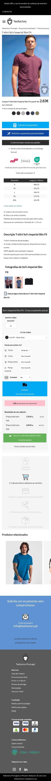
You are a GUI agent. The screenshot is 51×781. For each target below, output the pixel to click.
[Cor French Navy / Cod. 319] (28, 113)
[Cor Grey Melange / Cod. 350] (23, 113)
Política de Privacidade (21, 703)
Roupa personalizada (27, 28)
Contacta (7, 12)
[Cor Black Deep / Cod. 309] (14, 113)
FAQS (14, 711)
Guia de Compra (18, 673)
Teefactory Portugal (9, 28)
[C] (14, 769)
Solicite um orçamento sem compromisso (27, 438)
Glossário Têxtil (17, 691)
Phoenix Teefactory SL (30, 776)
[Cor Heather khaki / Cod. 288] (37, 113)
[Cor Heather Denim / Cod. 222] (32, 113)
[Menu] (4, 20)
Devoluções (16, 688)
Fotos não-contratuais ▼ (25, 173)
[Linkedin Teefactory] (25, 769)
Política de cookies (19, 707)
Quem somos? (17, 743)
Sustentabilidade (18, 747)
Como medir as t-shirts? (13, 206)
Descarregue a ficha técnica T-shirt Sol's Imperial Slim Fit (24, 295)
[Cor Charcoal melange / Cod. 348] (18, 113)
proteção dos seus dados (25, 642)
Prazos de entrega (19, 684)
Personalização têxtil (19, 677)
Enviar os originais (19, 681)
